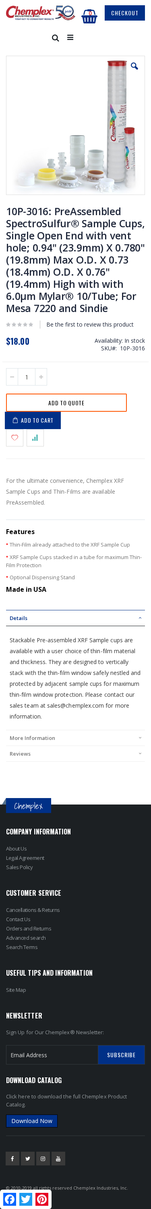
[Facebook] (12, 1158)
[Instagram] (43, 1158)
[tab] (75, 618)
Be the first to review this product (90, 324)
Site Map (16, 989)
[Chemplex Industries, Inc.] (41, 13)
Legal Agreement (25, 857)
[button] (134, 72)
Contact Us (18, 919)
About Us (16, 848)
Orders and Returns (28, 928)
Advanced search (26, 937)
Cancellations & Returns (33, 910)
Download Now (31, 1121)
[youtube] (58, 1158)
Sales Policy (19, 867)
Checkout (125, 12)
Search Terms (21, 947)
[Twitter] (28, 1158)
